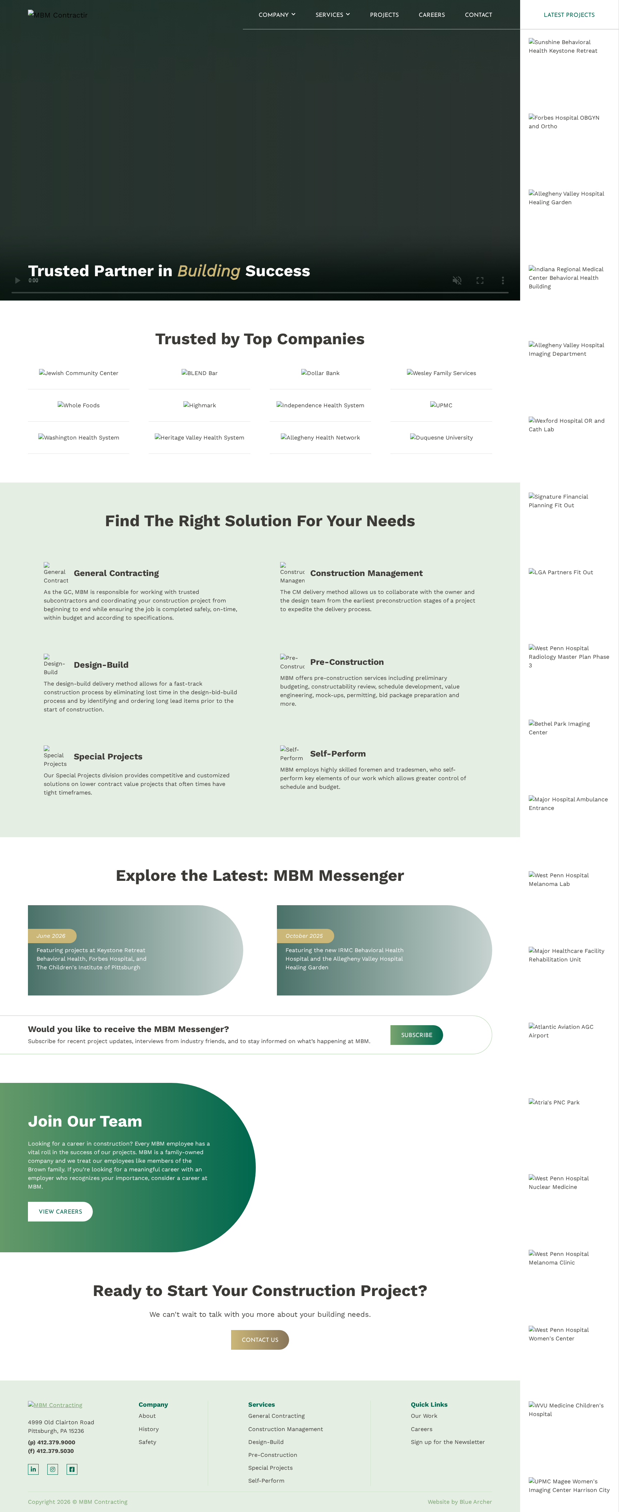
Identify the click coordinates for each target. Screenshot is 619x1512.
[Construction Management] (378, 592)
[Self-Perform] (378, 771)
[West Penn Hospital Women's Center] (569, 1359)
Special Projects (270, 1467)
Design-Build (266, 1442)
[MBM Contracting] (50, 14)
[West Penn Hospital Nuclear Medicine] (569, 1207)
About (147, 1415)
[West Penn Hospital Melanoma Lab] (569, 904)
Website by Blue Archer (460, 1501)
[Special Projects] (142, 771)
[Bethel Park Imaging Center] (569, 753)
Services (329, 15)
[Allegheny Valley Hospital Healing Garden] (569, 222)
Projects (384, 15)
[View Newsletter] (135, 950)
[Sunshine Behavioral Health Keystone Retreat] (569, 71)
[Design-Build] (142, 683)
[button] (293, 14)
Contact (478, 15)
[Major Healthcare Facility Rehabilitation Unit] (569, 980)
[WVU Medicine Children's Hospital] (569, 1434)
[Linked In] (33, 1469)
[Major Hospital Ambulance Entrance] (569, 828)
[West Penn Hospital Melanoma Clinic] (569, 1283)
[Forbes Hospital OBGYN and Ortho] (569, 147)
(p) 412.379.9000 (51, 1442)
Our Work (424, 1415)
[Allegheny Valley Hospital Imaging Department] (569, 374)
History (149, 1429)
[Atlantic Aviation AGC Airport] (569, 1056)
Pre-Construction (272, 1454)
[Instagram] (52, 1469)
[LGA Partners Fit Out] (569, 601)
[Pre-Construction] (378, 683)
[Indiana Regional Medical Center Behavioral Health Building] (569, 298)
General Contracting (276, 1415)
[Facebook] (72, 1469)
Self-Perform (266, 1480)
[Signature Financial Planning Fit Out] (569, 526)
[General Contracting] (142, 592)
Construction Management (285, 1429)
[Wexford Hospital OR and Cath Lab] (569, 450)
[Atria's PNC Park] (569, 1131)
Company (274, 15)
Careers (432, 15)
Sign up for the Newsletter (448, 1442)
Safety (147, 1442)
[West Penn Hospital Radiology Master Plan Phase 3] (569, 677)
